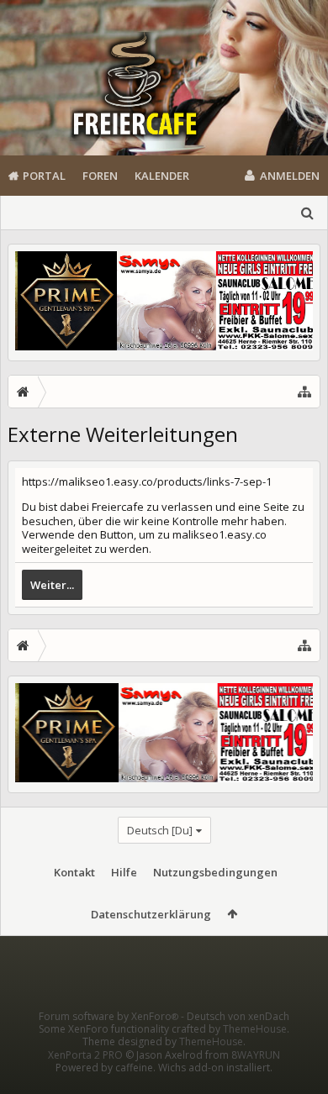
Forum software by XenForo (108, 1016)
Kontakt (74, 872)
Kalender (162, 175)
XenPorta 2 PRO (85, 1055)
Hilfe (124, 872)
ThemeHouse (255, 1029)
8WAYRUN (255, 1055)
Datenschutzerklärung (151, 914)
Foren (100, 175)
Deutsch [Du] (160, 830)
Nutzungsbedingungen (215, 872)
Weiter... (52, 584)
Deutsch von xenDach (238, 1016)
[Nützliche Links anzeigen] (304, 392)
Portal (44, 175)
